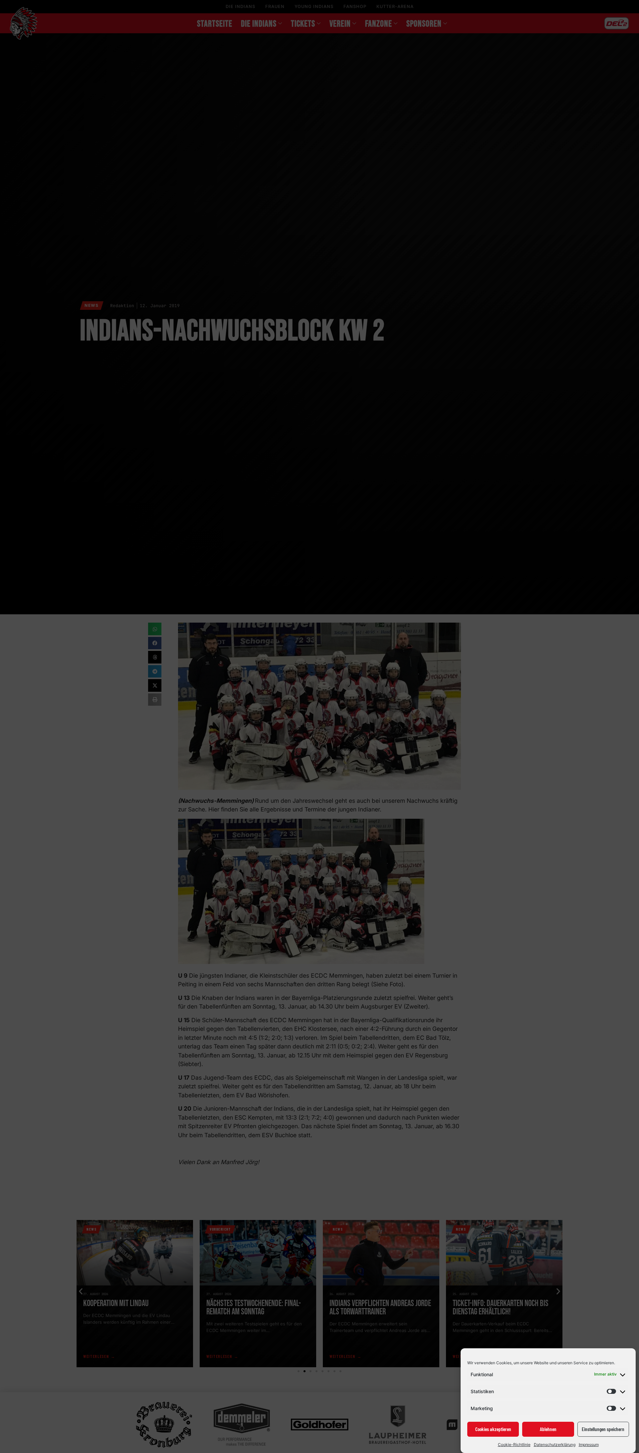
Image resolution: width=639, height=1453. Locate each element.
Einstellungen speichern (603, 1429)
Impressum (589, 1444)
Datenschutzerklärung (554, 1444)
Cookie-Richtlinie (514, 1444)
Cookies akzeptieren (493, 1429)
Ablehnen (548, 1429)
